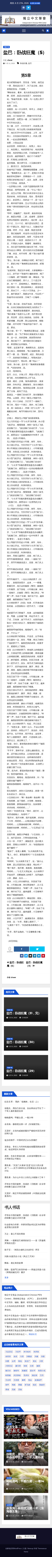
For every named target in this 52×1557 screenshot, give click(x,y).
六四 (22, 1356)
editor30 (28, 1435)
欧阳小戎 (41, 1371)
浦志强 (34, 1375)
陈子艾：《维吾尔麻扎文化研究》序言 (22, 1250)
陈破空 (42, 1385)
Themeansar (42, 1548)
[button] (43, 30)
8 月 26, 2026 (14, 1462)
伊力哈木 (27, 1352)
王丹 (42, 1375)
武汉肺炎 (17, 1375)
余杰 (15, 1356)
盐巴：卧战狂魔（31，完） (23, 1013)
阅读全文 (33, 1334)
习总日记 (8, 1352)
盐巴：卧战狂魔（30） (21, 1042)
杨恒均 (16, 1371)
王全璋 (8, 1380)
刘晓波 (29, 1356)
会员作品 (9, 1505)
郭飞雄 (27, 1385)
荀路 (13, 1385)
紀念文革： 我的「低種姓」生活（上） (22, 1102)
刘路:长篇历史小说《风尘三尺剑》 (20, 1256)
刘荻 (43, 1356)
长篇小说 (6, 47)
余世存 (8, 1356)
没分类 (9, 1424)
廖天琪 (18, 1366)
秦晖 (23, 1380)
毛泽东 (26, 1375)
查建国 (24, 1371)
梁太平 (32, 1371)
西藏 (20, 1385)
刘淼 (36, 1356)
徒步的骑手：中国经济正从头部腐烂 (21, 1140)
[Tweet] (37, 949)
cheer (9, 60)
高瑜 (20, 1389)
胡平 (7, 1385)
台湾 (13, 1361)
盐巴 (30, 63)
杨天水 (8, 1371)
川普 (41, 1361)
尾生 (34, 1361)
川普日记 (8, 1366)
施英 (38, 1366)
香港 (7, 1389)
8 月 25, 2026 (14, 1489)
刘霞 (7, 1361)
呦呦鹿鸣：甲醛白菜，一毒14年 (19, 1118)
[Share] (21, 949)
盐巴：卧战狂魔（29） (21, 1071)
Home (26, 1552)
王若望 (16, 1380)
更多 (7, 1277)
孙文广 (27, 1361)
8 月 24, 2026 (14, 1516)
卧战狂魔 (23, 63)
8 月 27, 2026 (14, 1435)
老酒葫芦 (38, 1380)
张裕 (25, 1366)
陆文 (34, 1385)
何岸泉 (36, 1352)
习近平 (18, 1352)
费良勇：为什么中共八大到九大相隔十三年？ (25, 1177)
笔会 (30, 1380)
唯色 (20, 1361)
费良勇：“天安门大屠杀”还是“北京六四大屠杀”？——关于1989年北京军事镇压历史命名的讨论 (26, 1168)
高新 (13, 1389)
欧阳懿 (8, 1375)
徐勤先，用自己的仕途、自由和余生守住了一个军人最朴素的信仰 (25, 1457)
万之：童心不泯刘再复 (15, 1234)
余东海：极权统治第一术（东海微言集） (23, 1124)
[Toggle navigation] (23, 30)
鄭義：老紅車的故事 (14, 1263)
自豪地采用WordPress (13, 1548)
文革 (32, 1366)
